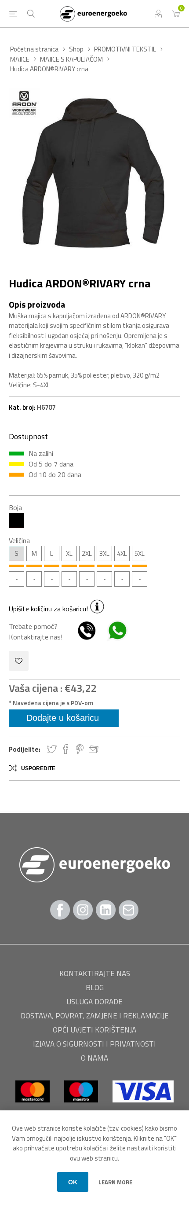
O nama (94, 1058)
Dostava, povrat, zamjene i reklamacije (95, 1015)
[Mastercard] (33, 1106)
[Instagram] (83, 910)
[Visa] (143, 1106)
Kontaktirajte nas (94, 973)
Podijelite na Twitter (52, 749)
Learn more (115, 1182)
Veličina (19, 540)
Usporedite (38, 768)
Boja (15, 507)
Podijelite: (24, 749)
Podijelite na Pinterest (79, 749)
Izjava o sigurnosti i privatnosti (94, 1043)
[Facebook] (60, 910)
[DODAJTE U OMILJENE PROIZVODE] (19, 661)
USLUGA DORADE (94, 1001)
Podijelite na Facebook (66, 749)
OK (72, 1182)
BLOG (95, 987)
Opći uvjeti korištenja (94, 1029)
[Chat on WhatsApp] (113, 637)
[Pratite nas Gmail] (129, 910)
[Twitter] (106, 910)
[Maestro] (82, 1106)
